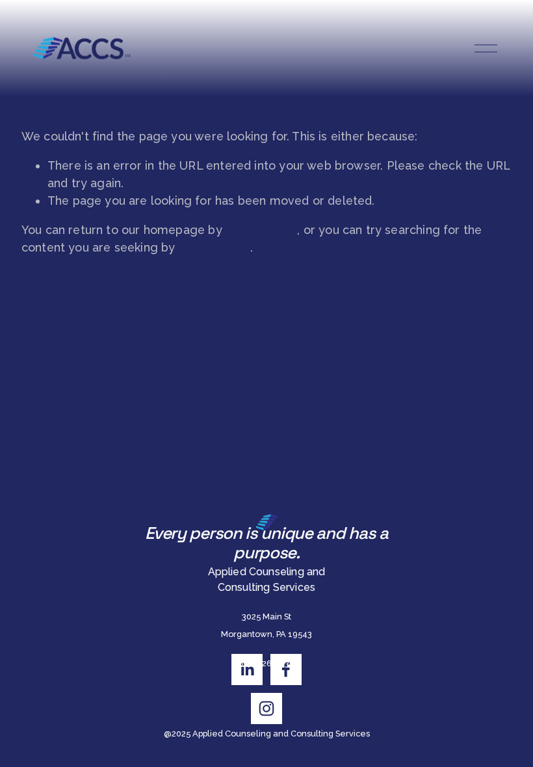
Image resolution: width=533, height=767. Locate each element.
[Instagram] (266, 708)
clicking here (261, 230)
